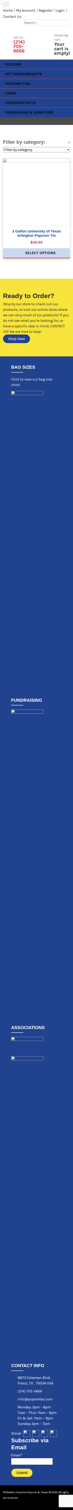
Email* (16, 1455)
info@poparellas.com (35, 1399)
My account (25, 10)
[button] (6, 4)
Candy (10, 93)
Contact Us (12, 16)
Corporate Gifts (20, 103)
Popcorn (13, 64)
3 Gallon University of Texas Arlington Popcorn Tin (36, 233)
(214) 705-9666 (30, 1391)
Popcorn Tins (17, 84)
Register (45, 10)
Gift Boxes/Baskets (23, 74)
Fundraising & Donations (29, 112)
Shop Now (16, 339)
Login (60, 10)
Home (8, 10)
